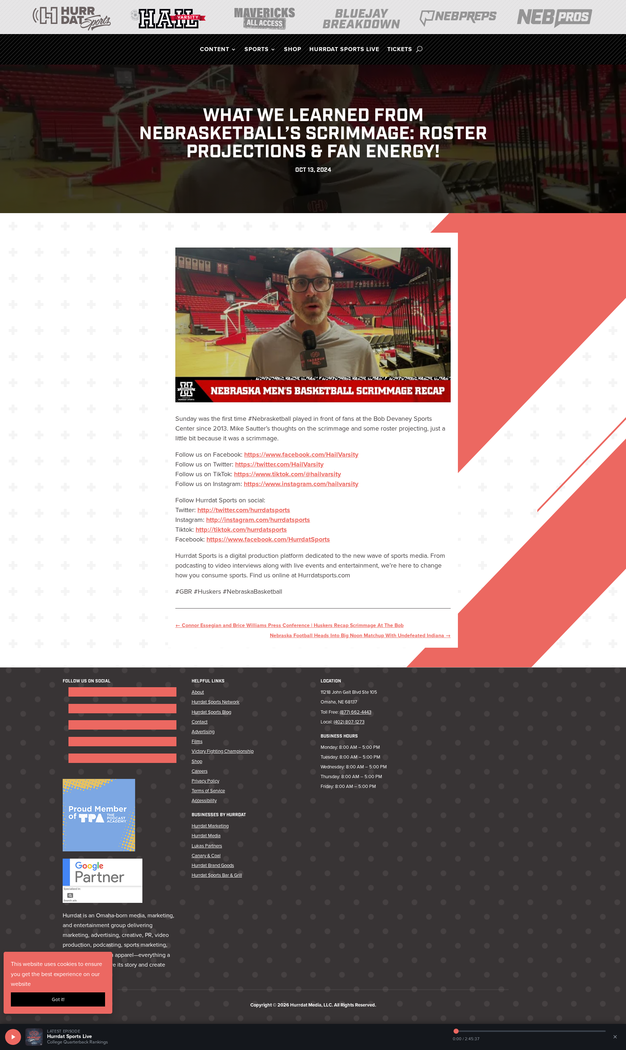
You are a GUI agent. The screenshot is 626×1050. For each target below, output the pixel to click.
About (198, 692)
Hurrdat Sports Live (344, 50)
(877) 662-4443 (355, 712)
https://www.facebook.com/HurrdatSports (268, 539)
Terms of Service (208, 790)
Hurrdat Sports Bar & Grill (217, 875)
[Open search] (419, 49)
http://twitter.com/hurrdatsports (243, 510)
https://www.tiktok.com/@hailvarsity (287, 474)
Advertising (203, 731)
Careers (200, 771)
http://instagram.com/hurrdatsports (258, 519)
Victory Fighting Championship (223, 751)
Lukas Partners (207, 845)
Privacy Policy (205, 780)
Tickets (399, 50)
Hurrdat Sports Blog (211, 712)
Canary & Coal (206, 855)
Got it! (58, 999)
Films (197, 741)
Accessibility (204, 800)
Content (214, 50)
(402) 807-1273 (349, 721)
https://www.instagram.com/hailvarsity (301, 484)
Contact (200, 721)
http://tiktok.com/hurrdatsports (241, 529)
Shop (292, 50)
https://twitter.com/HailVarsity (279, 464)
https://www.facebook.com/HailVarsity (301, 454)
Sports (257, 50)
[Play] (13, 1037)
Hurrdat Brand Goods (213, 865)
